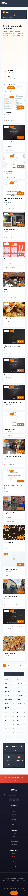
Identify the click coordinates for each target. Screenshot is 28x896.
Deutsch (14, 863)
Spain (14, 816)
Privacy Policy (14, 839)
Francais (14, 861)
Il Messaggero (13, 878)
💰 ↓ (11, 91)
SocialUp (23, 880)
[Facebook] (10, 799)
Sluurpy (14, 824)
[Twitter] (17, 799)
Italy (14, 811)
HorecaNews (20, 878)
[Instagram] (14, 799)
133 (20, 665)
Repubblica (6, 878)
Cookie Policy (14, 844)
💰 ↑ (6, 91)
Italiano (14, 853)
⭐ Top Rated (11, 87)
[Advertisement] (14, 53)
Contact (14, 836)
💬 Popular (19, 87)
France (14, 814)
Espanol (14, 858)
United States (14, 821)
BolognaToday (11, 880)
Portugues (14, 866)
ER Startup (18, 880)
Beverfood (5, 880)
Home (5, 23)
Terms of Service (14, 841)
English (14, 856)
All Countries (14, 809)
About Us (14, 833)
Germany (14, 819)
